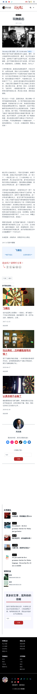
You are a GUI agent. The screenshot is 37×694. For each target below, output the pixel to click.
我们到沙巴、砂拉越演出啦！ (22, 538)
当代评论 (4, 648)
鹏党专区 (22, 669)
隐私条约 (15, 685)
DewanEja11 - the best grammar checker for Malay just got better (21, 528)
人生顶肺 (15, 545)
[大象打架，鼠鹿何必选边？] (18, 544)
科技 (3, 661)
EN (26, 2)
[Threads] (12, 681)
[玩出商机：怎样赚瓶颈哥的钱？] (18, 339)
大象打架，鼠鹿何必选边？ (21, 548)
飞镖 (4, 278)
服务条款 (22, 685)
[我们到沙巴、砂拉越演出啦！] (18, 534)
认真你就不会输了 (12, 396)
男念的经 (22, 648)
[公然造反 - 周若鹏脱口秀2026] (18, 512)
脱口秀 (14, 513)
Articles (14, 523)
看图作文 (4, 666)
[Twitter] (24, 678)
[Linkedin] (30, 678)
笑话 (3, 659)
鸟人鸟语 (4, 643)
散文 (21, 659)
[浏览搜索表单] (30, 7)
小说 (21, 661)
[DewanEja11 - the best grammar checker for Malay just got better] (18, 522)
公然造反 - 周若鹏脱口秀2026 (22, 516)
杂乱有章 (18, 15)
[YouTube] (9, 1)
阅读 (21, 666)
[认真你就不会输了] (18, 385)
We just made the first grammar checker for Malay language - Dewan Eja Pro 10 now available (21, 562)
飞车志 (4, 664)
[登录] (34, 2)
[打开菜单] (33, 8)
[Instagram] (6, 1)
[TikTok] (11, 1)
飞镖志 (29, 51)
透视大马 (4, 651)
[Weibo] (15, 681)
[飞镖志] (18, 296)
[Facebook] (3, 1)
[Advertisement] (18, 149)
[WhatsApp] (27, 678)
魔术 (9, 278)
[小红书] (18, 681)
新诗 (21, 664)
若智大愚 (22, 646)
